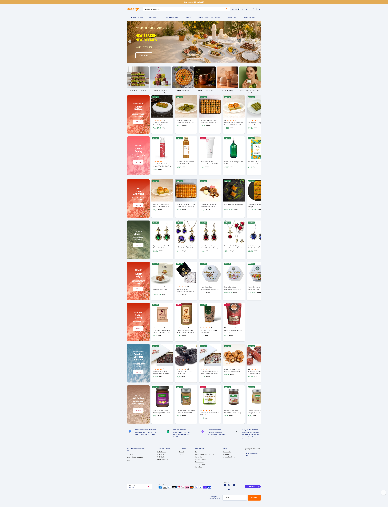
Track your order (200, 464)
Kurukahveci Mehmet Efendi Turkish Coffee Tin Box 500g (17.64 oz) (185, 331)
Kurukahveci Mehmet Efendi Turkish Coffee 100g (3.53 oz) (161, 331)
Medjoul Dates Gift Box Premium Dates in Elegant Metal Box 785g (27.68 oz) (161, 373)
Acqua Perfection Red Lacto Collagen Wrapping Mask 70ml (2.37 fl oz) (162, 165)
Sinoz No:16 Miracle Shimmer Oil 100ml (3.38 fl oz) (185, 163)
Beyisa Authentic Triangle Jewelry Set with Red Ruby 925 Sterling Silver (233, 247)
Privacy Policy (227, 454)
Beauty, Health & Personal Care (209, 17)
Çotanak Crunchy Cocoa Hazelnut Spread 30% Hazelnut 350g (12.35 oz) (162, 412)
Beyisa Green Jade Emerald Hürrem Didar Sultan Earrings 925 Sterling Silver (162, 247)
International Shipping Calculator (204, 454)
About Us (181, 452)
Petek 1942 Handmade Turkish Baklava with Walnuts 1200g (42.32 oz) (186, 206)
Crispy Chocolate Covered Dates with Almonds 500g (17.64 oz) (232, 370)
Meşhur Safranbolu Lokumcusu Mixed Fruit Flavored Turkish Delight (255, 288)
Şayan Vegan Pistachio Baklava (233, 204)
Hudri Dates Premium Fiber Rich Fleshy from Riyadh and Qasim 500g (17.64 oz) (257, 373)
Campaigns (198, 467)
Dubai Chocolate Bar (163, 459)
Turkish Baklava (161, 452)
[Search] (227, 9)
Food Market (152, 17)
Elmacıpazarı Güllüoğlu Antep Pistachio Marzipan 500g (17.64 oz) (257, 124)
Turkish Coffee (161, 457)
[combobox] (186, 9)
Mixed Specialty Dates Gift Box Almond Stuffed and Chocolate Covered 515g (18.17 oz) (209, 373)
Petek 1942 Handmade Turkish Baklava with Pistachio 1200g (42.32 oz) (233, 124)
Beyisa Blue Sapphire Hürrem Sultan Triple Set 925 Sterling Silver (186, 247)
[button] (254, 9)
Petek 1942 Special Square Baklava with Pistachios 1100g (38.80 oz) (162, 206)
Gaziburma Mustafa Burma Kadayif (256, 205)
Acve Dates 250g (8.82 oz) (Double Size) (184, 372)
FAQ (236, 9)
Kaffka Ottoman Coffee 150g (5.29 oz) (232, 331)
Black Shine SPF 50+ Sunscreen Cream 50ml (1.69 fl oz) (209, 163)
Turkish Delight (161, 454)
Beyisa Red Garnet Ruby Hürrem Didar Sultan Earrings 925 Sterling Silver (209, 247)
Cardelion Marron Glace (160, 289)
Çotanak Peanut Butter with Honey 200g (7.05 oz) (256, 412)
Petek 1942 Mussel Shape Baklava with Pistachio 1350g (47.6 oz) (209, 122)
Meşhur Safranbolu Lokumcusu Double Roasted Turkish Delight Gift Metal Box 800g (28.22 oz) (186, 290)
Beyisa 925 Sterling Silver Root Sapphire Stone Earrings (257, 247)
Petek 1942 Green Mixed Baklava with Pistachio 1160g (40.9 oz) (185, 122)
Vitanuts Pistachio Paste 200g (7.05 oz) (209, 414)
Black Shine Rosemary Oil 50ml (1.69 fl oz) (233, 163)
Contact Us (198, 457)
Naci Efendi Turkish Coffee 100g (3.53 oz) (208, 331)
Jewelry (188, 17)
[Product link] (162, 114)
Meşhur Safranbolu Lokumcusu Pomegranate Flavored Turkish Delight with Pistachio (233, 288)
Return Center (199, 462)
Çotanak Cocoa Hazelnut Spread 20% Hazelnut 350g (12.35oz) (232, 412)
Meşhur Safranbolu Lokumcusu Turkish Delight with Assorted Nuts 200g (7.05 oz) (209, 288)
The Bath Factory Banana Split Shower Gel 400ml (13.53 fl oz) (257, 163)
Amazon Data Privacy (229, 457)
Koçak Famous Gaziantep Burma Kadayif (160, 124)
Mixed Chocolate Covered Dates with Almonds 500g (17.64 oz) (208, 206)
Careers (181, 454)
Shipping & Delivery (200, 459)
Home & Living (232, 17)
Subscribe (254, 497)
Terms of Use (227, 452)
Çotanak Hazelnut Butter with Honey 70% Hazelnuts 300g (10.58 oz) (186, 412)
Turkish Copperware (171, 17)
